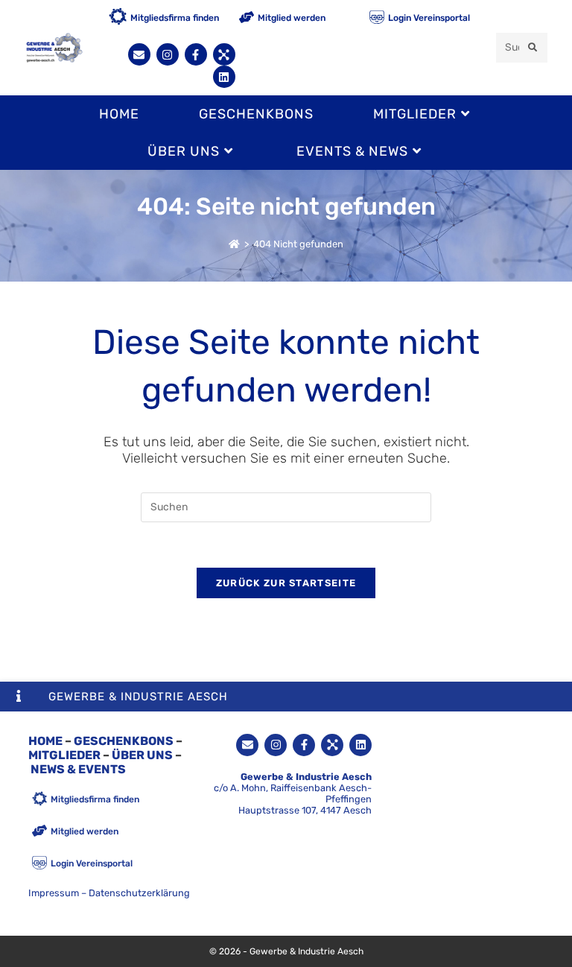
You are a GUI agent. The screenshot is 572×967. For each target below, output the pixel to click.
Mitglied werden (291, 18)
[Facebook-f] (196, 54)
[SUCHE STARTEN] (533, 48)
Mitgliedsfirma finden (174, 18)
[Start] (234, 244)
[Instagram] (167, 54)
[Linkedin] (224, 77)
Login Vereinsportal (429, 18)
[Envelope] (139, 54)
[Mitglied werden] (246, 18)
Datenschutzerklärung (139, 892)
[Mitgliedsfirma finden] (118, 17)
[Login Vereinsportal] (376, 18)
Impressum (53, 892)
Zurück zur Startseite (286, 583)
